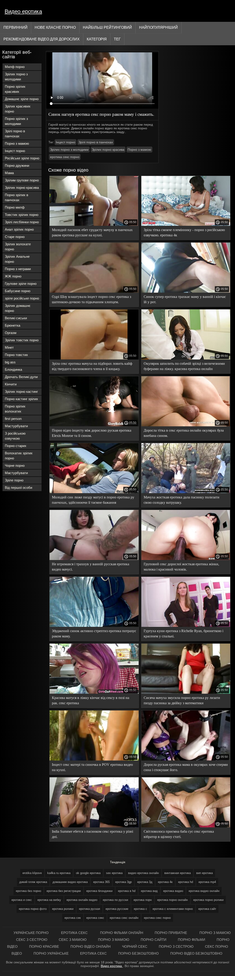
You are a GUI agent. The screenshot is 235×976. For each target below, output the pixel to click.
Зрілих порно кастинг (21, 391)
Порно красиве (44, 946)
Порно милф (15, 207)
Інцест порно (15, 151)
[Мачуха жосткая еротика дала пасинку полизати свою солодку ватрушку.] (185, 492)
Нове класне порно (55, 27)
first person (13, 419)
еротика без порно (28, 891)
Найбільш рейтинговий (107, 27)
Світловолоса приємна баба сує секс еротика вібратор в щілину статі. (179, 834)
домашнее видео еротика (70, 882)
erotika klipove (32, 873)
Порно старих (15, 446)
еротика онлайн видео (82, 900)
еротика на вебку (49, 900)
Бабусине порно (17, 291)
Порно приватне (171, 933)
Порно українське (51, 953)
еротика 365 (101, 882)
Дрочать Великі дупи (21, 377)
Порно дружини (17, 165)
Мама (9, 173)
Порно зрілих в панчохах (16, 197)
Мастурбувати (16, 426)
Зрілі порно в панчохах (15, 133)
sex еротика (114, 873)
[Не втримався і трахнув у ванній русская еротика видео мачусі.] (94, 559)
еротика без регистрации (64, 891)
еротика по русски (115, 900)
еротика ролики (62, 909)
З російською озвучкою (15, 435)
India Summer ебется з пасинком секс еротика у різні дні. (92, 834)
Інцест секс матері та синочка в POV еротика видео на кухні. (92, 767)
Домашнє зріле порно (22, 99)
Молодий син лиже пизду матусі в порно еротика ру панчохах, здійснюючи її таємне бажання (93, 499)
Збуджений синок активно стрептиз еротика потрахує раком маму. (94, 633)
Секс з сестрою (31, 940)
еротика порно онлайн (172, 900)
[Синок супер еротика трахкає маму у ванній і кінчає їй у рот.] (185, 291)
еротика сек (72, 917)
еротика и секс (21, 900)
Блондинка (13, 369)
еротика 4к (165, 882)
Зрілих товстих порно (22, 340)
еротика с (140, 909)
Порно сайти (153, 940)
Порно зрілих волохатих (15, 408)
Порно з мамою (17, 143)
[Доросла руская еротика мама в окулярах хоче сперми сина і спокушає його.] (185, 759)
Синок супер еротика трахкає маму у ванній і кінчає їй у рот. (185, 299)
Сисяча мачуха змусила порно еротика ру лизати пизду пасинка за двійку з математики (182, 700)
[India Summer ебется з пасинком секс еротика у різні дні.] (94, 826)
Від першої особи (18, 487)
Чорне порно (15, 465)
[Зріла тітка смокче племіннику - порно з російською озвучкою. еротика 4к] (185, 224)
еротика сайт (207, 909)
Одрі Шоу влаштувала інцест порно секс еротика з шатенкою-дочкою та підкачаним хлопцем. (91, 299)
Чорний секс (134, 946)
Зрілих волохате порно (18, 246)
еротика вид (149, 891)
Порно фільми (191, 940)
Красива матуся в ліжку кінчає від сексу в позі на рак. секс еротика (90, 700)
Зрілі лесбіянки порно (22, 222)
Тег (117, 39)
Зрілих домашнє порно (18, 308)
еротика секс (95, 917)
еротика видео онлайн (204, 891)
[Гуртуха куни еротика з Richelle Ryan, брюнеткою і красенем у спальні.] (185, 626)
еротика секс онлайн (124, 917)
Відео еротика (112, 966)
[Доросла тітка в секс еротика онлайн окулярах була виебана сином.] (185, 425)
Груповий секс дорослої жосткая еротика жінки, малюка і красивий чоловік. (181, 566)
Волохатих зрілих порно (19, 455)
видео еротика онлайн (143, 873)
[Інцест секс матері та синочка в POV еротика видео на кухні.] (94, 759)
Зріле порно (14, 480)
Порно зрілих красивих (15, 89)
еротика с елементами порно (173, 909)
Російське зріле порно (22, 158)
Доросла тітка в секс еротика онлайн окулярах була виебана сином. (184, 433)
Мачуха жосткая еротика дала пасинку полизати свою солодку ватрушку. (181, 499)
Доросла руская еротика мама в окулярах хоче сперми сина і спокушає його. (186, 767)
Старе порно (15, 237)
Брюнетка (12, 325)
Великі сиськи (16, 318)
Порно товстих (16, 355)
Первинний (15, 27)
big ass (10, 362)
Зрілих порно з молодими (16, 76)
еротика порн (143, 900)
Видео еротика (23, 11)
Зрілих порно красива (22, 188)
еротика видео (173, 891)
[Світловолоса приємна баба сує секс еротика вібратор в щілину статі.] (185, 826)
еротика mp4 (207, 882)
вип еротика (204, 873)
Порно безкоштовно (138, 953)
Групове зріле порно (20, 284)
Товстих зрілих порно (21, 215)
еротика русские (117, 909)
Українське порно (32, 933)
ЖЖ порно (13, 276)
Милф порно (15, 67)
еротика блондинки (99, 891)
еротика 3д (144, 882)
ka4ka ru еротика (58, 873)
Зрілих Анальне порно (17, 259)
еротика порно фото (33, 909)
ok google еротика (88, 873)
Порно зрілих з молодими (16, 121)
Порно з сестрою (176, 946)
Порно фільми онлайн (121, 933)
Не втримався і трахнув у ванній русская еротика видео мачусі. (90, 566)
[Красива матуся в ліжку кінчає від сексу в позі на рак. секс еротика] (94, 692)
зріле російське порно (22, 298)
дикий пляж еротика (33, 882)
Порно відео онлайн (90, 946)
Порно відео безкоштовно (196, 953)
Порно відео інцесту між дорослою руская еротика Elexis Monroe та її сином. (91, 433)
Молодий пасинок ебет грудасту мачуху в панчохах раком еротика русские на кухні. (92, 232)
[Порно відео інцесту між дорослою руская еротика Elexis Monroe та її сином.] (94, 425)
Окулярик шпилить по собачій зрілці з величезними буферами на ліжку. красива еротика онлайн (184, 366)
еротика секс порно (64, 157)
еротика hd (185, 882)
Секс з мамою (73, 940)
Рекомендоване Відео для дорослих (41, 39)
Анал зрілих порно (19, 229)
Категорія (97, 39)
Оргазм (10, 333)
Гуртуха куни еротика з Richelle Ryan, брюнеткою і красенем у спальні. (183, 633)
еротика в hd (126, 891)
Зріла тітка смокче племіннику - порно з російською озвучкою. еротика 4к (184, 232)
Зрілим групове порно (22, 180)
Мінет (9, 347)
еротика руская (89, 909)
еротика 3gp (123, 882)
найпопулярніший (158, 27)
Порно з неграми (18, 269)
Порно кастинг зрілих (21, 399)
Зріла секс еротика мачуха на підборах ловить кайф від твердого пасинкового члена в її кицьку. (92, 366)
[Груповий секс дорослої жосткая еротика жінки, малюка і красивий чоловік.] (185, 559)
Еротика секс (75, 933)
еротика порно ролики (208, 900)
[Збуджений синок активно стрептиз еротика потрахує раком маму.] (94, 626)
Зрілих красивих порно (18, 108)
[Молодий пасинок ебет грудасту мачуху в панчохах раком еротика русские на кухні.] (94, 224)
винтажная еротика (177, 873)
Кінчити (11, 384)
